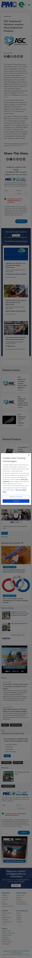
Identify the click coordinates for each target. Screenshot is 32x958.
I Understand (16, 501)
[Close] (29, 455)
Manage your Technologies (16, 496)
